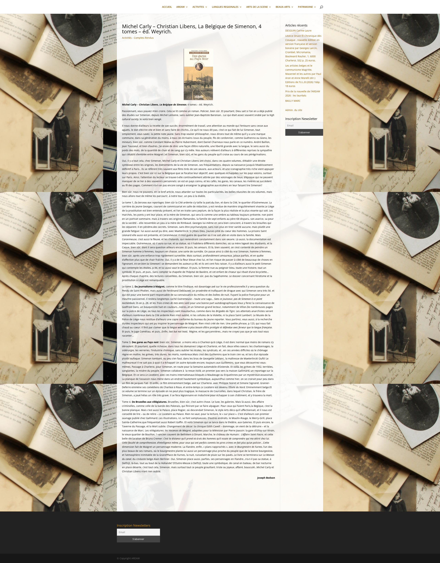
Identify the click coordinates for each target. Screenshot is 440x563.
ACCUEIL (167, 7)
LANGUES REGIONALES (225, 7)
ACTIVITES (198, 7)
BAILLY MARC (292, 100)
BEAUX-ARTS (283, 7)
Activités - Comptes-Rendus (138, 37)
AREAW (180, 7)
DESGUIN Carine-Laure (298, 30)
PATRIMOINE (305, 7)
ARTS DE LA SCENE (257, 7)
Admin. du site (293, 110)
